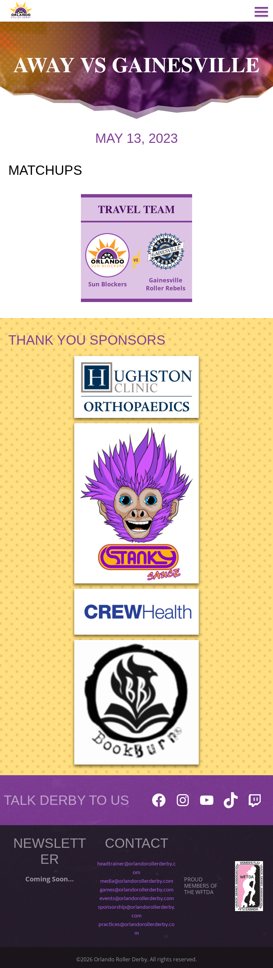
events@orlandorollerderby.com (137, 898)
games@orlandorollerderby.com (136, 889)
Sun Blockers (107, 284)
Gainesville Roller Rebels (165, 284)
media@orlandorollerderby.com (136, 881)
